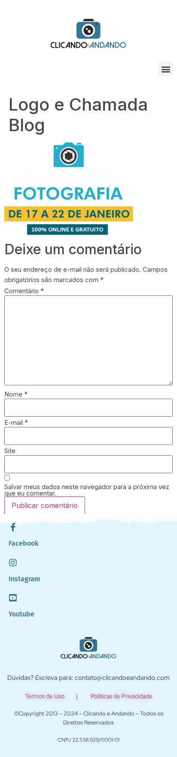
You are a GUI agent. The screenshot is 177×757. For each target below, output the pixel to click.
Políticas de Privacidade (122, 696)
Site (9, 451)
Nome (15, 394)
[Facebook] (13, 527)
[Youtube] (13, 598)
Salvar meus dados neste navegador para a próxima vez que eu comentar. (86, 490)
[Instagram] (13, 563)
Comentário (24, 291)
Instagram (24, 579)
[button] (166, 69)
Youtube (21, 614)
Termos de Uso (44, 696)
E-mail (16, 422)
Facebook (24, 543)
